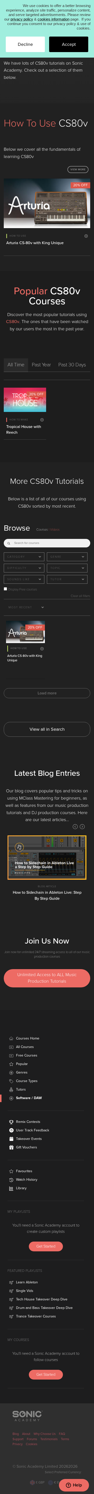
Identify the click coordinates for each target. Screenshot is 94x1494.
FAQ (62, 1434)
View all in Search (47, 729)
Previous (75, 826)
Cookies (31, 1444)
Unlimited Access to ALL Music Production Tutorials (47, 978)
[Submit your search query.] (9, 542)
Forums (32, 1439)
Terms (65, 1439)
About (26, 1434)
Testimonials (49, 1439)
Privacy (18, 1444)
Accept (69, 44)
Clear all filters (80, 596)
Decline (25, 44)
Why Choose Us (45, 1434)
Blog (16, 1434)
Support (18, 1439)
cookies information (53, 19)
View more (78, 169)
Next (82, 826)
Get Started (45, 1246)
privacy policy (22, 19)
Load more (47, 693)
